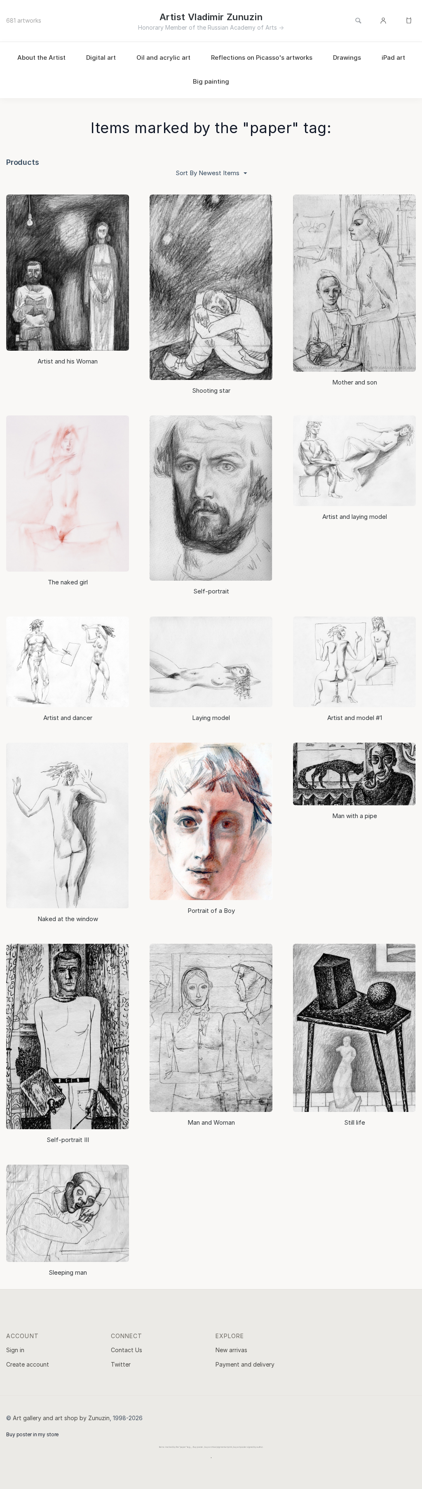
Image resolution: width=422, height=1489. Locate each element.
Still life (354, 1122)
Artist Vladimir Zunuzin (211, 17)
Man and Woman (211, 1122)
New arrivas (231, 1349)
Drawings (347, 57)
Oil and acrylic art (163, 57)
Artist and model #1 (354, 718)
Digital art (101, 57)
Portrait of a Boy (211, 911)
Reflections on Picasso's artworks (261, 57)
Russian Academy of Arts (242, 27)
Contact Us (126, 1349)
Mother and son (354, 382)
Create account (27, 1364)
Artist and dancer (67, 718)
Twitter (121, 1364)
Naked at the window (68, 919)
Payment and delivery (245, 1364)
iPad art (393, 57)
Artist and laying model (354, 517)
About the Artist (41, 57)
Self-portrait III (68, 1140)
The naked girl (68, 582)
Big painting (211, 81)
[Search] (358, 21)
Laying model (211, 718)
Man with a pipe (354, 816)
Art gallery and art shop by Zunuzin (61, 1417)
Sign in (15, 1349)
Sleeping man (68, 1272)
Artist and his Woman (68, 361)
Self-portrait (211, 591)
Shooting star (211, 390)
